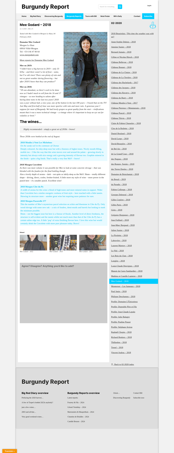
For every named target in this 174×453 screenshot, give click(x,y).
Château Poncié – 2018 (121, 113)
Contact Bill (137, 393)
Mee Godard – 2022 (26, 251)
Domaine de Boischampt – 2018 (125, 174)
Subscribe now (138, 398)
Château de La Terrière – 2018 (124, 77)
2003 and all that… (29, 412)
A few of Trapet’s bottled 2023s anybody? (37, 402)
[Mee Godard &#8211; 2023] (63, 242)
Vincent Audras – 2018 (121, 352)
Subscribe (148, 16)
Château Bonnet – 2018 (121, 67)
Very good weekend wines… (32, 417)
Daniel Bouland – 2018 (121, 133)
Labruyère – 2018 (118, 240)
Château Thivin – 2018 (121, 118)
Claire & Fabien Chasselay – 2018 (126, 123)
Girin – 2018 (116, 210)
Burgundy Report (45, 6)
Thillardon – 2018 (119, 342)
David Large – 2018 (119, 138)
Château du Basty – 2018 (122, 98)
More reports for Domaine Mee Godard (37, 60)
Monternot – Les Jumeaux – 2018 (125, 286)
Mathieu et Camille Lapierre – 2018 (126, 276)
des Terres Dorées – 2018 (122, 169)
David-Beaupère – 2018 (121, 144)
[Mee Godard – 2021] (93, 242)
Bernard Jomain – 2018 (121, 52)
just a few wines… (29, 407)
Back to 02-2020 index (124, 364)
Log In (149, 5)
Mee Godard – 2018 (35, 25)
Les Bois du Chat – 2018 (122, 256)
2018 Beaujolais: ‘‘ (132, 35)
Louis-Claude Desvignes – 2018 (125, 266)
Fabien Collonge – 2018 (121, 189)
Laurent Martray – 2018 (121, 245)
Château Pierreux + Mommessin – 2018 (128, 108)
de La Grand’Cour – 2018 (122, 154)
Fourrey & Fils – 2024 (75, 402)
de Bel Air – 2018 (119, 149)
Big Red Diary (35, 16)
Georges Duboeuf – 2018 (122, 194)
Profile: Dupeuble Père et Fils (124, 307)
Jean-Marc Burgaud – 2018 (123, 225)
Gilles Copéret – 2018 (120, 200)
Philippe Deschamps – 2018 (123, 296)
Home (24, 16)
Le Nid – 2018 (117, 250)
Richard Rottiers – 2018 (121, 337)
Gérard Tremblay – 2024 (76, 407)
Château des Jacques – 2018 (123, 87)
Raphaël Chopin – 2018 (121, 332)
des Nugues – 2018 (119, 159)
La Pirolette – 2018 (119, 235)
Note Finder (105, 16)
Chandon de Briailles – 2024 (78, 417)
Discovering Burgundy (54, 16)
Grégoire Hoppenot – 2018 (122, 215)
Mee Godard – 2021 (86, 251)
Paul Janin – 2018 (119, 291)
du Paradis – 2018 (119, 184)
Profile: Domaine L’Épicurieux (124, 301)
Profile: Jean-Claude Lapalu (123, 312)
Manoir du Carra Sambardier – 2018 (126, 271)
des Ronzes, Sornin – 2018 (122, 164)
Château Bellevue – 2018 (122, 62)
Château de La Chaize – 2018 (124, 72)
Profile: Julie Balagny (120, 317)
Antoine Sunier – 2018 (121, 47)
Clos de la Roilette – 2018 (122, 128)
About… (116, 393)
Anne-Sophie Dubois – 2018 (123, 42)
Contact (137, 16)
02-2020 (116, 23)
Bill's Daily (118, 16)
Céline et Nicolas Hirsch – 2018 (125, 57)
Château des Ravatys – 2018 (123, 93)
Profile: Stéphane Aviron (121, 327)
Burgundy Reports (74, 16)
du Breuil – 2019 (118, 179)
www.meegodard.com (29, 55)
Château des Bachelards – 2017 (124, 82)
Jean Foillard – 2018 (120, 220)
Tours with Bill (91, 16)
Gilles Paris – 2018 (119, 205)
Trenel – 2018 (117, 347)
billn (30, 29)
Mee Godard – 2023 (56, 251)
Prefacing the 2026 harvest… (32, 398)
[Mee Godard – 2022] (33, 242)
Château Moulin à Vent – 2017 (124, 103)
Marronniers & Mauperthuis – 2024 (80, 412)
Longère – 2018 (118, 261)
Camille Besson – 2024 (76, 421)
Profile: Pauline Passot (121, 322)
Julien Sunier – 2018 (120, 230)
